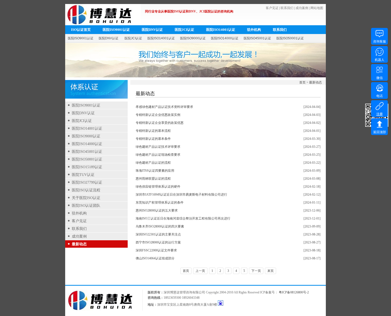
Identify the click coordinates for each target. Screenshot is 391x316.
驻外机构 (254, 30)
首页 (302, 82)
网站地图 (316, 8)
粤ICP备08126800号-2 (294, 292)
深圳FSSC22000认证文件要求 (156, 250)
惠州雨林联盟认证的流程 (153, 178)
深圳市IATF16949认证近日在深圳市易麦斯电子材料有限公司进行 (181, 194)
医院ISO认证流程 (86, 190)
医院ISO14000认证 (224, 38)
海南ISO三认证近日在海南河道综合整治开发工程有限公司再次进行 (183, 218)
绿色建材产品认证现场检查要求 (158, 155)
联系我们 (287, 8)
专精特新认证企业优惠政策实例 (158, 115)
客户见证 (272, 8)
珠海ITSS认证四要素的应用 (155, 170)
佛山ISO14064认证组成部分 (155, 258)
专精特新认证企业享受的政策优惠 (160, 123)
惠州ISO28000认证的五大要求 (157, 210)
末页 (270, 271)
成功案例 (302, 8)
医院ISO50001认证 (290, 38)
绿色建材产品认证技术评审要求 (158, 147)
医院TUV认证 (83, 175)
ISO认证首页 (81, 30)
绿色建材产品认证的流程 (153, 163)
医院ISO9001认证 (116, 30)
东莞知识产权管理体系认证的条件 (160, 202)
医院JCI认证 (184, 30)
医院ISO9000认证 (193, 38)
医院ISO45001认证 (257, 38)
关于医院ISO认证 (86, 198)
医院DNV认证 (152, 30)
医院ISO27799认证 (87, 182)
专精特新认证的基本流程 (153, 131)
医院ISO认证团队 (86, 206)
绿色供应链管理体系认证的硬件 (158, 186)
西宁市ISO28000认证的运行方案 (158, 242)
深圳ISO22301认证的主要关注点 (158, 234)
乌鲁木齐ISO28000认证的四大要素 (160, 226)
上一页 (200, 271)
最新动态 (79, 244)
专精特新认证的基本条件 (153, 139)
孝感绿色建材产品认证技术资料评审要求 (164, 107)
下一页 (256, 271)
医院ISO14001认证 (220, 30)
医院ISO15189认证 (87, 167)
